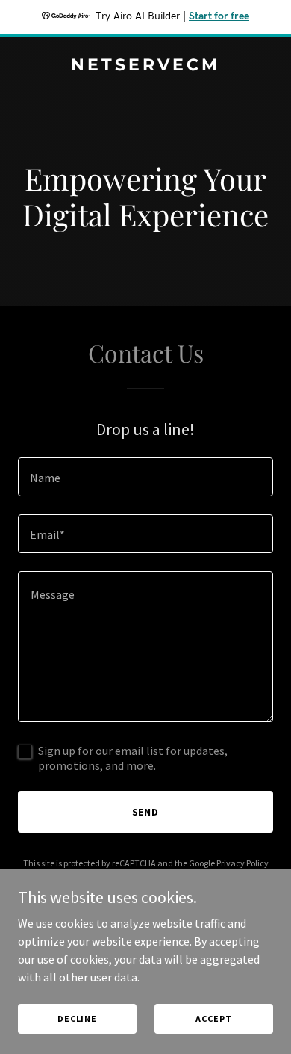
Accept (213, 1018)
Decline (77, 1018)
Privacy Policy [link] (242, 863)
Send (146, 812)
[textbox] (145, 476)
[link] (145, 65)
